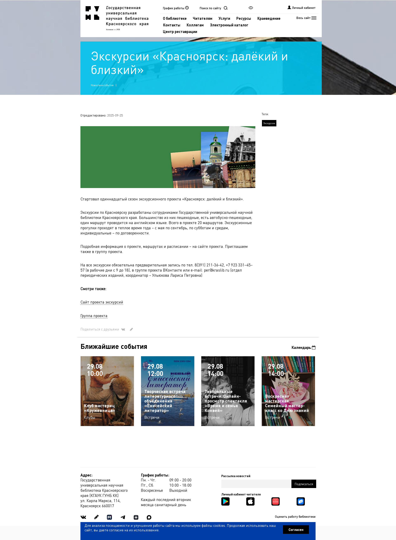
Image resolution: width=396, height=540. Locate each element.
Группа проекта (93, 315)
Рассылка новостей (235, 476)
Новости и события (102, 85)
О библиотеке (175, 18)
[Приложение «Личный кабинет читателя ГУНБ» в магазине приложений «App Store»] (250, 501)
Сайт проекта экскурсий (101, 302)
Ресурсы (243, 18)
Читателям (202, 18)
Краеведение (268, 18)
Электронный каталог (229, 24)
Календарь (301, 347)
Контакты (171, 24)
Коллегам (195, 24)
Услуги (224, 18)
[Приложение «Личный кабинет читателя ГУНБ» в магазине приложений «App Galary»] (275, 501)
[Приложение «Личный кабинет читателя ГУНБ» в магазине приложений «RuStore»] (301, 501)
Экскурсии (269, 123)
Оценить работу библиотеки (295, 516)
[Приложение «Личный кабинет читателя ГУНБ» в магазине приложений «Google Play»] (225, 501)
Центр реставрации (180, 31)
